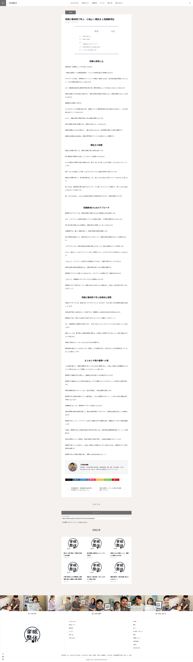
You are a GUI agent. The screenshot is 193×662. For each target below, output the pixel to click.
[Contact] (3, 659)
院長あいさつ (85, 3)
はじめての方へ (75, 3)
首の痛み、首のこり (138, 631)
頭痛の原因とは (87, 36)
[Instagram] (3, 654)
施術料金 (94, 3)
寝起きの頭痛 (86, 39)
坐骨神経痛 (135, 641)
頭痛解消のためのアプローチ (90, 44)
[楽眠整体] (10, 3)
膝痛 (134, 634)
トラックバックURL (65, 516)
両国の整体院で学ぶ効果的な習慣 (91, 47)
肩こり (134, 628)
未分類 (70, 12)
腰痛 (134, 624)
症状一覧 (109, 3)
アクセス (102, 3)
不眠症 (134, 621)
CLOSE (113, 31)
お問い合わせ (118, 3)
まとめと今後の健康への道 (89, 50)
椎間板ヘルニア (137, 638)
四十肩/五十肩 (136, 647)
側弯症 (134, 644)
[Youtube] (3, 656)
